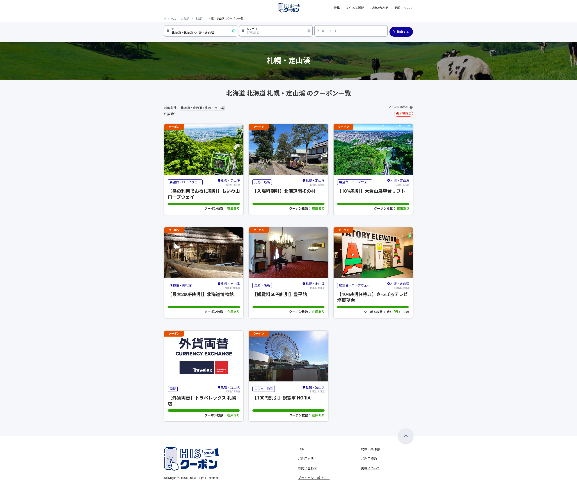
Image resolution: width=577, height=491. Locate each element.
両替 (172, 389)
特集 (337, 8)
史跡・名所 (262, 182)
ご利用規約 (369, 459)
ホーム (172, 18)
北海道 (185, 18)
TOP (301, 449)
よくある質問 (354, 8)
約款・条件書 (370, 449)
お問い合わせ (379, 8)
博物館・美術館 (180, 285)
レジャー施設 (263, 389)
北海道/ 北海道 (230, 182)
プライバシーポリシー (314, 478)
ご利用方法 (306, 459)
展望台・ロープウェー (185, 182)
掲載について (403, 8)
